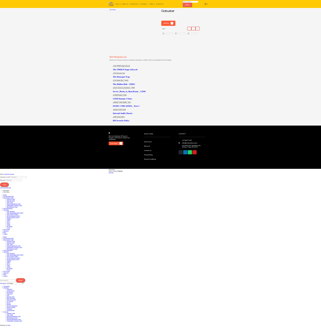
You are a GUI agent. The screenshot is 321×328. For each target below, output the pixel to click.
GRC (8, 295)
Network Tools (11, 201)
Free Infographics (8, 208)
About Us (125, 4)
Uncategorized (10, 310)
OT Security (10, 301)
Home (117, 4)
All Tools (5, 312)
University (143, 4)
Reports (9, 304)
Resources (134, 4)
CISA (8, 223)
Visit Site (166, 23)
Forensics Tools (11, 199)
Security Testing (11, 307)
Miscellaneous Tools (12, 207)
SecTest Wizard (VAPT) (13, 217)
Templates (9, 309)
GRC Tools (10, 202)
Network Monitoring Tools (14, 319)
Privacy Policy (148, 155)
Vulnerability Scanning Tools (14, 205)
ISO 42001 (10, 226)
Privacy (9, 303)
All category (6, 286)
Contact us (147, 150)
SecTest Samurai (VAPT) (13, 216)
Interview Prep (10, 296)
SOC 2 (8, 222)
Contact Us (159, 4)
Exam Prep (10, 293)
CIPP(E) (9, 219)
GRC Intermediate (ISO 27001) (15, 213)
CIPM (8, 220)
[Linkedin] (185, 152)
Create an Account (9, 174)
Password (3, 180)
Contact (5, 234)
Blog (151, 4)
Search (187, 5)
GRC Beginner (11, 211)
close (9, 325)
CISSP (8, 225)
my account (148, 142)
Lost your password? (5, 187)
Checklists (9, 289)
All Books (6, 287)
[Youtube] (194, 152)
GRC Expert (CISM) (12, 214)
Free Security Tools (8, 198)
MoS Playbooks (11, 298)
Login (4, 184)
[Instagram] (181, 152)
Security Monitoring (12, 306)
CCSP (8, 228)
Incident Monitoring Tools (13, 204)
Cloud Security (11, 290)
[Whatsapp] (190, 152)
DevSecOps (10, 292)
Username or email (5, 177)
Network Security (11, 299)
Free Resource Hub (8, 196)
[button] (144, 4)
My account (6, 229)
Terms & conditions (150, 159)
